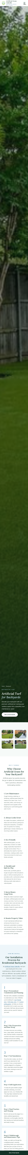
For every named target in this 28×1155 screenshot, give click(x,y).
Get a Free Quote (9, 714)
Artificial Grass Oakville (12, 966)
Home (3, 686)
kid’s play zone (12, 1002)
